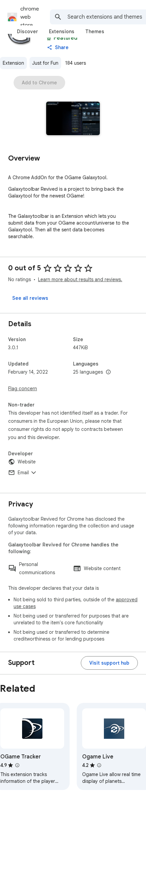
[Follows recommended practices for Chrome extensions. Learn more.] (49, 38)
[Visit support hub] (109, 663)
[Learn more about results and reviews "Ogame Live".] (99, 765)
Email (23, 473)
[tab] (27, 31)
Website (27, 462)
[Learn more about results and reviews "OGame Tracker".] (17, 765)
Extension (13, 63)
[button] (73, 119)
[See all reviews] (30, 298)
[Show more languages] (108, 372)
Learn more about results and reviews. (80, 279)
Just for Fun (45, 63)
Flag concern (22, 388)
